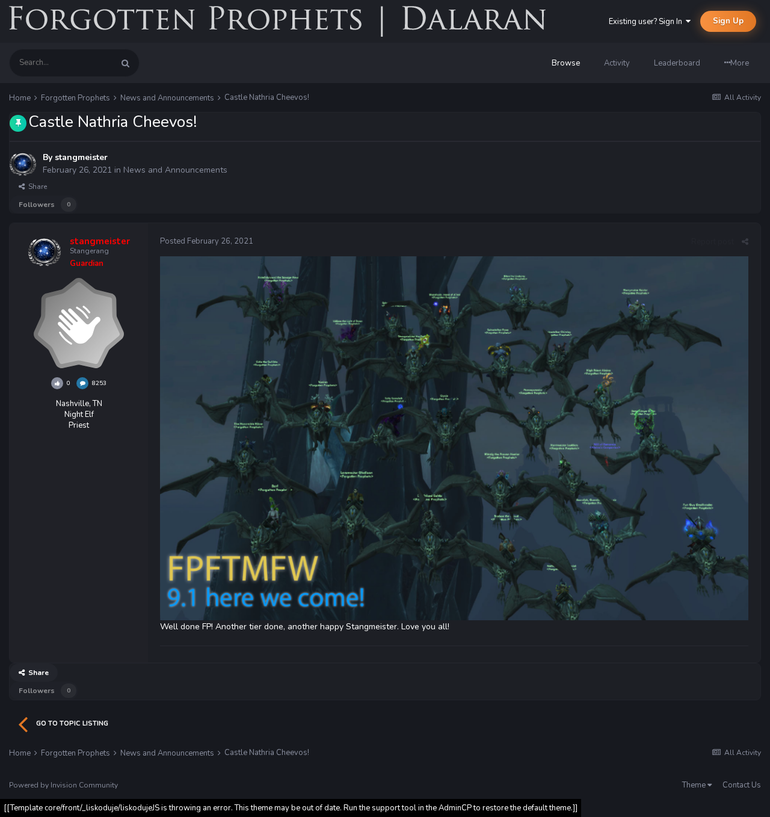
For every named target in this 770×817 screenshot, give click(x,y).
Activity (617, 63)
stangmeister (81, 157)
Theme (694, 785)
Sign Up (728, 21)
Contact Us (741, 785)
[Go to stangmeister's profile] (23, 164)
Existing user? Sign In (647, 21)
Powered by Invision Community (63, 785)
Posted (206, 241)
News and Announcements (175, 170)
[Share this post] (745, 241)
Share (36, 186)
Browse (566, 63)
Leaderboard (677, 63)
